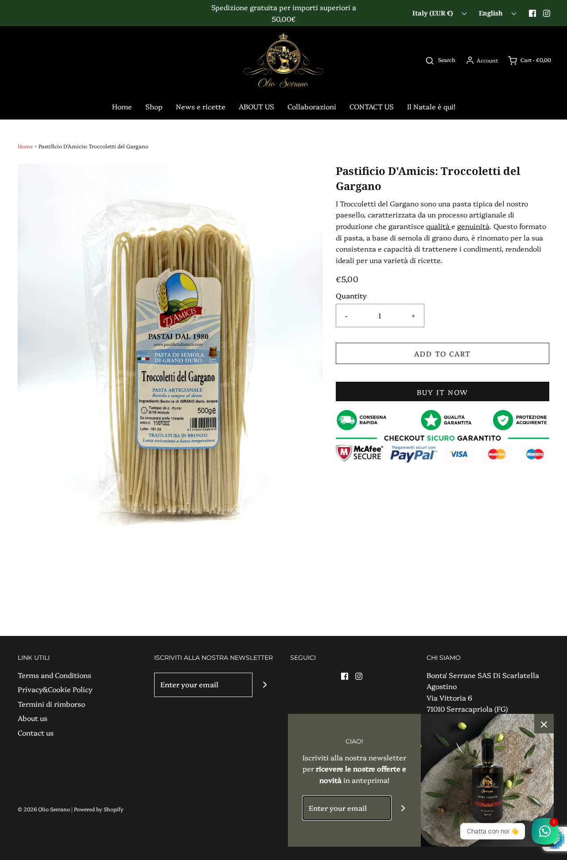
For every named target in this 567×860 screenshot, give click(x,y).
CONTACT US (372, 106)
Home (122, 106)
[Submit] (264, 685)
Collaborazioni (311, 106)
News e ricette (200, 106)
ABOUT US (256, 106)
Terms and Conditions (54, 675)
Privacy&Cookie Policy (55, 689)
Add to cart (442, 353)
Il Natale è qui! (431, 106)
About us (32, 718)
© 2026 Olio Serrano (44, 809)
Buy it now (442, 392)
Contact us (36, 732)
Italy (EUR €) (433, 13)
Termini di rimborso (51, 704)
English (492, 13)
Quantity (351, 295)
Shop (154, 106)
